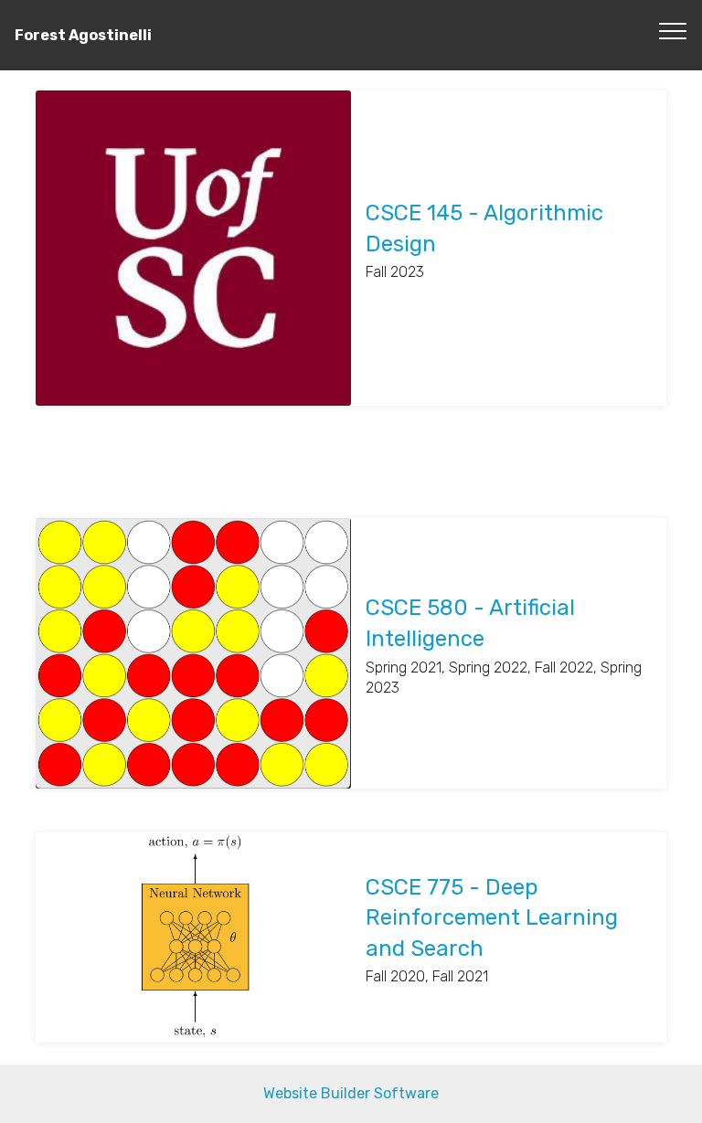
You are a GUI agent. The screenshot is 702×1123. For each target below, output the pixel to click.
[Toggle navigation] (673, 30)
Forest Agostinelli (83, 35)
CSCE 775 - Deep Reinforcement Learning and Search (492, 917)
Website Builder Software (351, 1093)
